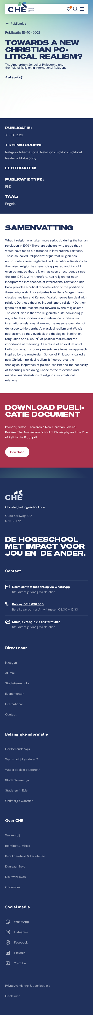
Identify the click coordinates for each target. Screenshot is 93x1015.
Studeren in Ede (16, 790)
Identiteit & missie (17, 846)
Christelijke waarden (19, 801)
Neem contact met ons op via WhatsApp (41, 587)
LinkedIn (19, 953)
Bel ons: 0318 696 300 (28, 604)
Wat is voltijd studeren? (21, 759)
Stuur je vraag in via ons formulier (36, 622)
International (13, 704)
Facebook (21, 942)
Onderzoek (12, 887)
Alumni (9, 673)
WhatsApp (21, 922)
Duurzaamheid (15, 866)
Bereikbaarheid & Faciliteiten (25, 856)
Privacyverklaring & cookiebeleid (27, 986)
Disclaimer (12, 996)
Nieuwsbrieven (15, 877)
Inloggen (11, 663)
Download (17, 452)
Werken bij (12, 835)
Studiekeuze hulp (17, 683)
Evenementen (14, 694)
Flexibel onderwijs (17, 749)
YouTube (20, 963)
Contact (10, 714)
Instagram (21, 932)
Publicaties (18, 23)
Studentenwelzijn (17, 780)
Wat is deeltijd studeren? (22, 770)
